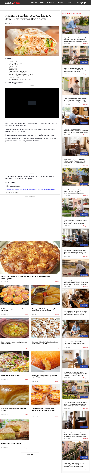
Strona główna (37, 2)
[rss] (82, 3)
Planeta (12, 2)
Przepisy (61, 2)
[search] (85, 3)
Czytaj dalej (30, 454)
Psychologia (73, 2)
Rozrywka (51, 2)
